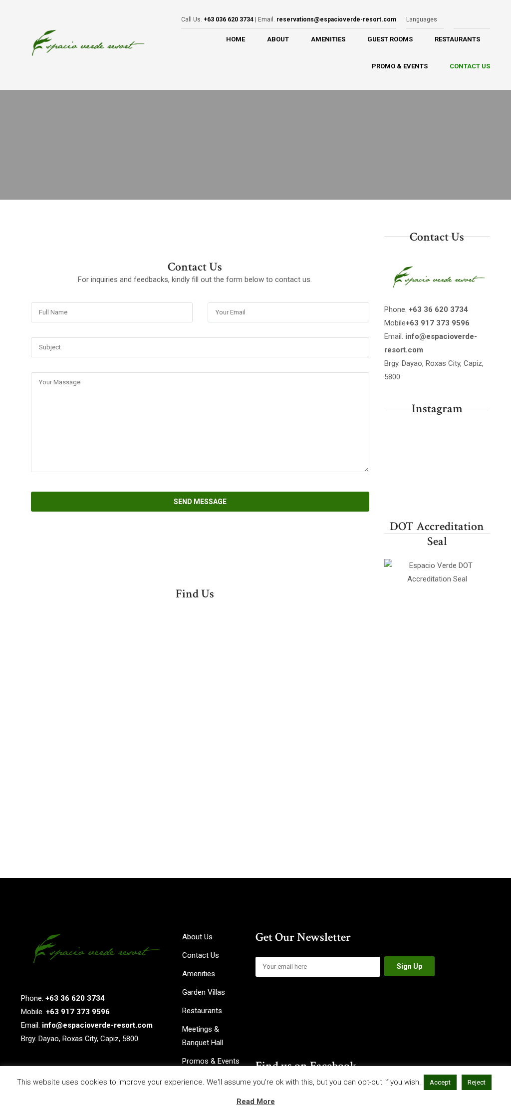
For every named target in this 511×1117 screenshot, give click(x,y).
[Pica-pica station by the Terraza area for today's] (474, 487)
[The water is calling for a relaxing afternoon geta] (400, 441)
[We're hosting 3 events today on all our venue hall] (400, 487)
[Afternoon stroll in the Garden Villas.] (400, 464)
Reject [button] (477, 1082)
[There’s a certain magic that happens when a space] (437, 487)
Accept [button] (440, 1082)
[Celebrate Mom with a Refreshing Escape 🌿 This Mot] (437, 464)
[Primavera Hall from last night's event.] (474, 464)
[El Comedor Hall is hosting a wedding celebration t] (437, 441)
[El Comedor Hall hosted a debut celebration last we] (474, 441)
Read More (256, 1101)
